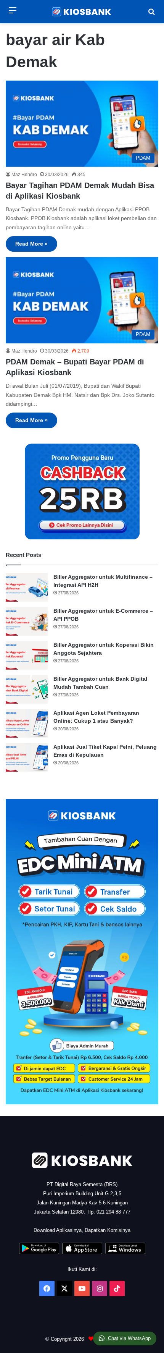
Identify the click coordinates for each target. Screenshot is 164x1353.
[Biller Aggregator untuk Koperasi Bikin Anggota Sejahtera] (27, 655)
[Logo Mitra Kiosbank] (82, 11)
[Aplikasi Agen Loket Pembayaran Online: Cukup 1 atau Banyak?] (27, 723)
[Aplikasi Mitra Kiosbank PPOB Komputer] (125, 1252)
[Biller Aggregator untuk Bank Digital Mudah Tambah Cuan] (27, 689)
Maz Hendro (24, 174)
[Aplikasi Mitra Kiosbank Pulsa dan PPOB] (39, 1252)
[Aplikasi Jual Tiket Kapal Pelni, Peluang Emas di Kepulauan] (27, 757)
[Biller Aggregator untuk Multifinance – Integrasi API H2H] (27, 587)
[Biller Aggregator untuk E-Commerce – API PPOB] (27, 621)
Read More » (31, 244)
